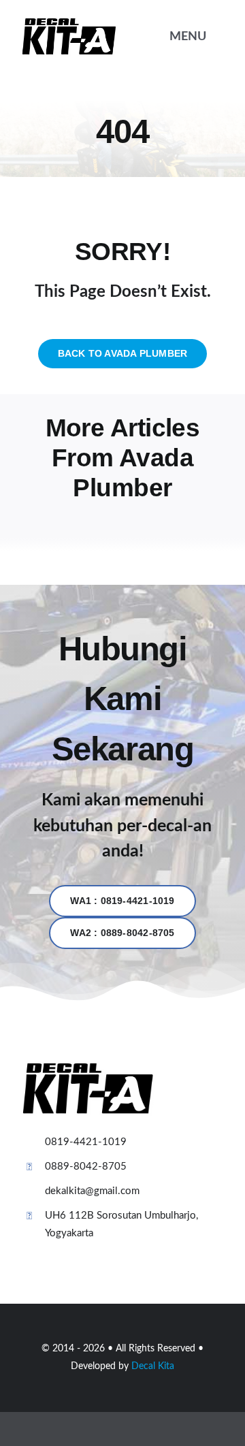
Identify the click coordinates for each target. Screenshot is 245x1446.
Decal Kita (152, 1366)
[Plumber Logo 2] (69, 22)
